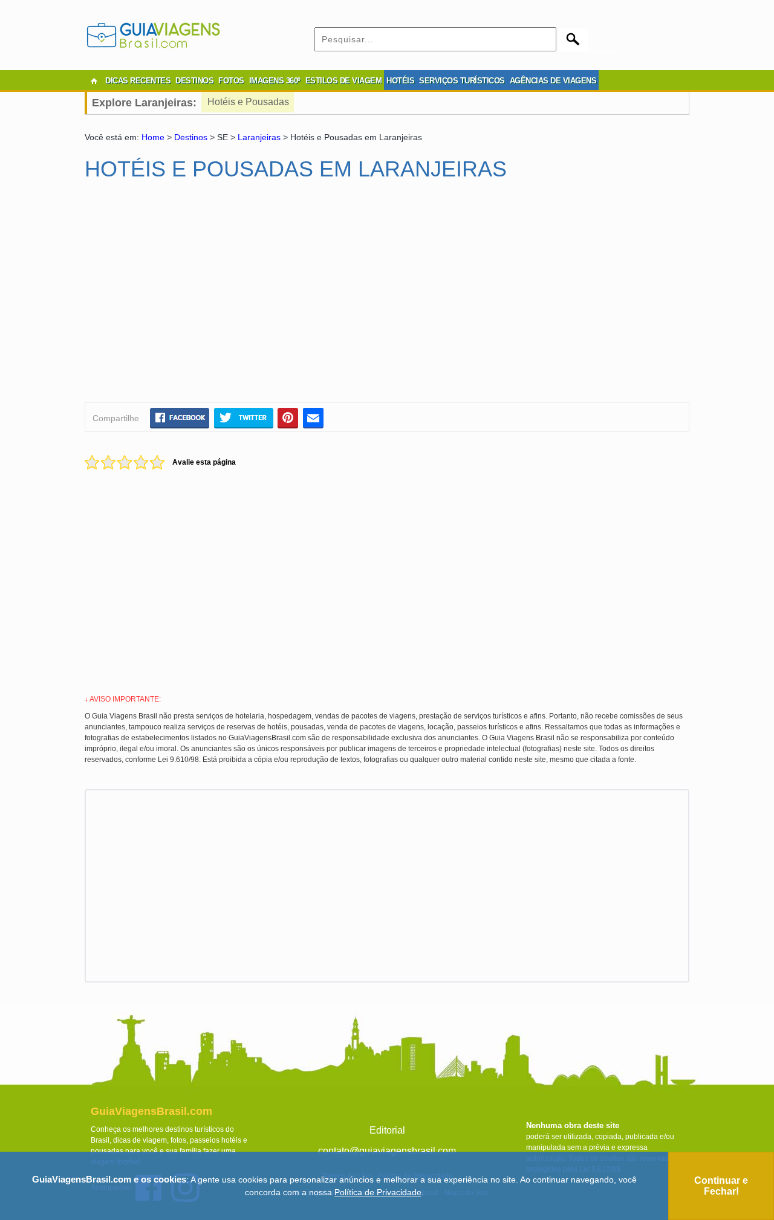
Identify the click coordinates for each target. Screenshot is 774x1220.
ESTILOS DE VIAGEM (343, 80)
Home (152, 137)
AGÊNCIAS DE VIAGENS (553, 80)
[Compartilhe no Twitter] (243, 417)
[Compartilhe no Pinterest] (288, 417)
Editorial (387, 1130)
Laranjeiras (259, 137)
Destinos (190, 137)
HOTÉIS (400, 80)
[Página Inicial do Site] (94, 81)
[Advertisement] (201, 296)
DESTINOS (194, 80)
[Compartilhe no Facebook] (179, 417)
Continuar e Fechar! (721, 1185)
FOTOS (231, 80)
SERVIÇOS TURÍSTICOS (462, 80)
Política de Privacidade (377, 1192)
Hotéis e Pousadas (248, 102)
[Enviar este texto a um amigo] (313, 417)
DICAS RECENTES (138, 80)
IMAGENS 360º (275, 80)
